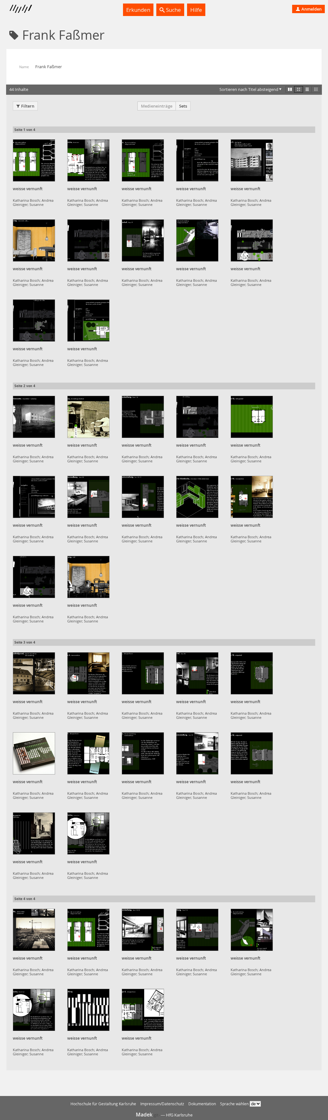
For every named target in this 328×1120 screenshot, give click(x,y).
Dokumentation (202, 1104)
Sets (183, 106)
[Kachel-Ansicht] (289, 89)
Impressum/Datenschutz (162, 1104)
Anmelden (311, 9)
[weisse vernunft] (34, 160)
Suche (173, 9)
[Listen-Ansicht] (307, 89)
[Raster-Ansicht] (298, 89)
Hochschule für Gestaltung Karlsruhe (103, 1104)
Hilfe (196, 9)
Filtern (27, 106)
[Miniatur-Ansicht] (315, 89)
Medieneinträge (156, 106)
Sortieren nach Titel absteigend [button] (248, 89)
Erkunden (138, 9)
